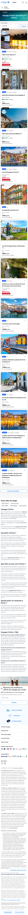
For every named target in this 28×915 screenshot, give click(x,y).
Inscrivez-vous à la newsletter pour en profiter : (12, 694)
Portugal (5, 12)
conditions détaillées (13, 827)
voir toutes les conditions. (18, 768)
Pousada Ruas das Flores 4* (10, 210)
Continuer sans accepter (17, 870)
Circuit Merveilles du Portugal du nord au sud (14, 398)
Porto (14, 518)
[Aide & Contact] (26, 2)
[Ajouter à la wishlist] (25, 51)
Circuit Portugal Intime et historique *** (13, 247)
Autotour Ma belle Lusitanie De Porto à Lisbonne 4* (13, 361)
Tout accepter (19, 912)
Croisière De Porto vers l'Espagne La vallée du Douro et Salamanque (13, 436)
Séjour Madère (5, 505)
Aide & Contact (4, 742)
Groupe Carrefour (5, 738)
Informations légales (6, 734)
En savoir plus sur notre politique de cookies (10, 900)
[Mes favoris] (23, 2)
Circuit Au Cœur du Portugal (11, 324)
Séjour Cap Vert (22, 505)
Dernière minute (15, 503)
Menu (14, 2)
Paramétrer (7, 912)
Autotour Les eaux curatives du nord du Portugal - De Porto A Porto (13, 285)
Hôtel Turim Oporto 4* (9, 54)
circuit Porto (10, 522)
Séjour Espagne (13, 505)
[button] (14, 7)
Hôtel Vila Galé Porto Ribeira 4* (12, 133)
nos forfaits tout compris (16, 516)
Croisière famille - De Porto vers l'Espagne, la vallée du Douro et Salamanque (12, 475)
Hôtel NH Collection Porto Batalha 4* (13, 95)
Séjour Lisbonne (5, 503)
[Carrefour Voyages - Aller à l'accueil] (5, 2)
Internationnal (4, 730)
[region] (14, 891)
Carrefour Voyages (5, 726)
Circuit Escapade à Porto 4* (10, 172)
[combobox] (9, 26)
